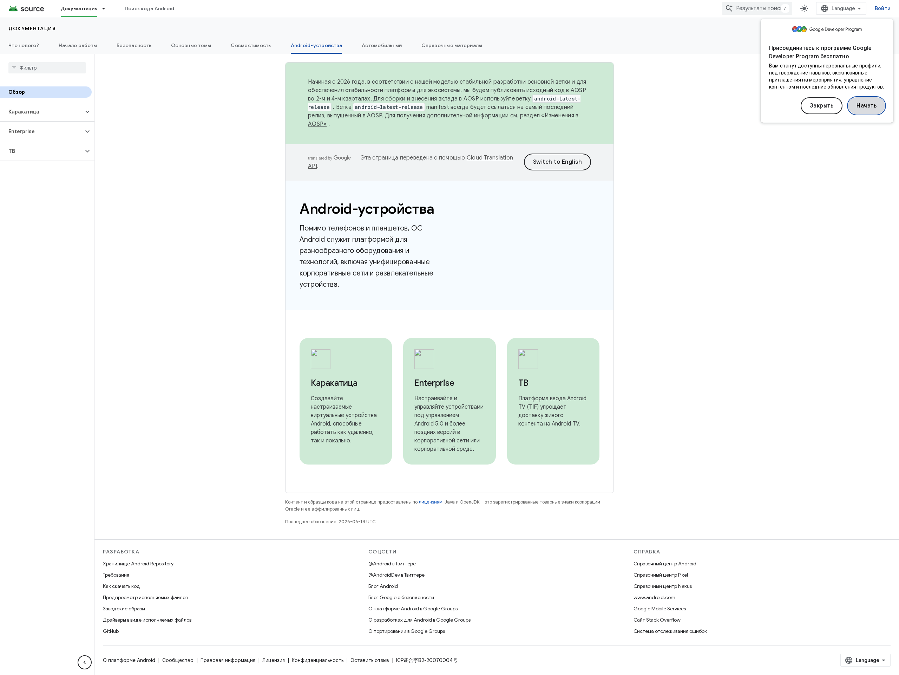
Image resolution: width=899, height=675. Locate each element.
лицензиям (430, 502)
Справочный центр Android (665, 563)
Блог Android (383, 586)
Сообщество (177, 660)
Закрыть (822, 105)
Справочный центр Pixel (661, 575)
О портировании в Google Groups (406, 631)
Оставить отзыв (369, 660)
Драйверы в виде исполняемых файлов (147, 620)
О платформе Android (129, 660)
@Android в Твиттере (392, 563)
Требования (116, 575)
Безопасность (134, 45)
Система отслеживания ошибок (670, 631)
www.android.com (654, 597)
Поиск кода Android (150, 8)
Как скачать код (121, 586)
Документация (79, 8)
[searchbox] (47, 67)
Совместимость (251, 45)
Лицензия (273, 660)
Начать (867, 105)
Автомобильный (382, 45)
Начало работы (78, 45)
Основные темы (191, 45)
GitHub (111, 631)
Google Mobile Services (660, 608)
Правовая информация (228, 660)
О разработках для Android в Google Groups (419, 620)
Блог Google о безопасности (401, 597)
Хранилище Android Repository (138, 563)
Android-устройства (316, 45)
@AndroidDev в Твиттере (396, 575)
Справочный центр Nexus (663, 586)
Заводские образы (124, 608)
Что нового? (23, 45)
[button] (41, 111)
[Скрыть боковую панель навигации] (85, 662)
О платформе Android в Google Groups (413, 608)
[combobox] (757, 8)
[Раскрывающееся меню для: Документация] (106, 8)
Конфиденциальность (317, 660)
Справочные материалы (451, 45)
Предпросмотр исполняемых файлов (145, 597)
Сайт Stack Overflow (657, 620)
